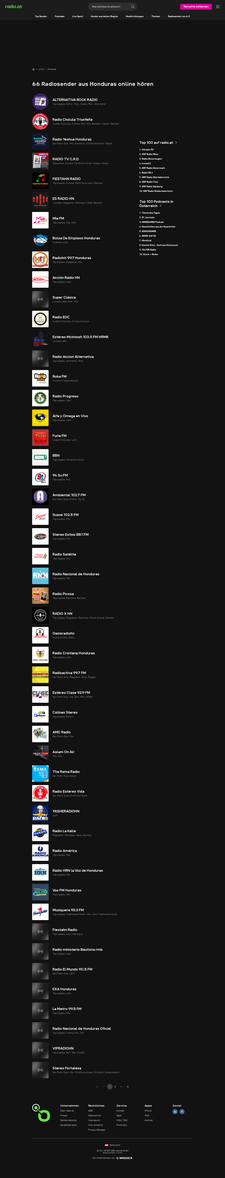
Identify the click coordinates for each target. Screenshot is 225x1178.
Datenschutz (94, 1115)
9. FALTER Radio (147, 250)
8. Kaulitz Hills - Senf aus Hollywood (158, 245)
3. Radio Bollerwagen (150, 159)
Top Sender (41, 16)
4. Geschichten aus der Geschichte (157, 227)
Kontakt (120, 1111)
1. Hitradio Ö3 (146, 150)
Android (149, 1120)
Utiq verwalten (95, 1125)
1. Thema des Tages (149, 213)
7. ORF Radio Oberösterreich (154, 177)
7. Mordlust (145, 240)
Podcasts (59, 16)
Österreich (114, 1145)
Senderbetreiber (68, 1125)
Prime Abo (121, 1125)
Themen (156, 16)
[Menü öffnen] (218, 7)
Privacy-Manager (96, 1130)
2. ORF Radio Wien (148, 154)
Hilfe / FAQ (121, 1120)
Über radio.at (67, 1111)
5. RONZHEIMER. (148, 231)
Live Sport (77, 16)
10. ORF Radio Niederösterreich (156, 191)
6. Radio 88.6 (146, 173)
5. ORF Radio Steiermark (152, 168)
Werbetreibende (68, 1120)
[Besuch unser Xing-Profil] (182, 1111)
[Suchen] (133, 7)
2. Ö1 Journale (147, 217)
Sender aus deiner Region (104, 16)
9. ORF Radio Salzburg (150, 186)
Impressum (94, 1120)
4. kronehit (145, 163)
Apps (119, 1115)
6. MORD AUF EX (147, 236)
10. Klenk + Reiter (148, 254)
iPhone (148, 1111)
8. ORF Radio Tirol (148, 182)
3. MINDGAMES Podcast (151, 222)
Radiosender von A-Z (179, 16)
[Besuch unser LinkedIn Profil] (175, 1111)
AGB (90, 1111)
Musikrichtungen (135, 16)
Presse (63, 1115)
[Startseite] (33, 69)
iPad (147, 1115)
